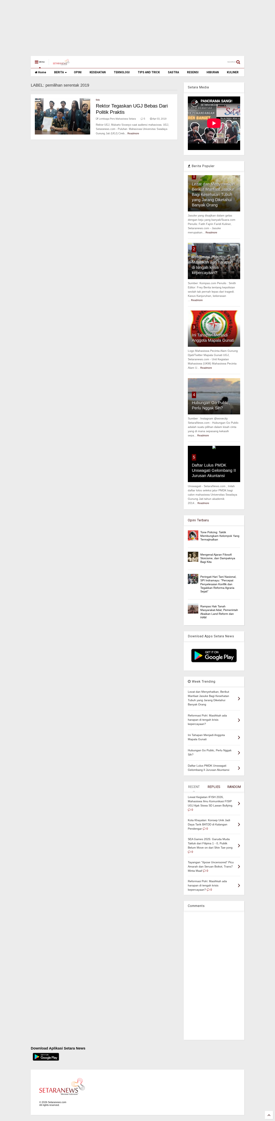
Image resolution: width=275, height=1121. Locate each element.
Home (41, 72)
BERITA (59, 72)
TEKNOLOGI (122, 72)
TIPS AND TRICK (149, 72)
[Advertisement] (121, 26)
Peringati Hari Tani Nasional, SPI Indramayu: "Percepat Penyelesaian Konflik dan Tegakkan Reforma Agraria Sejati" (218, 584)
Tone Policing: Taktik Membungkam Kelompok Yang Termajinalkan (219, 536)
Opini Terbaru (198, 520)
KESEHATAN (98, 72)
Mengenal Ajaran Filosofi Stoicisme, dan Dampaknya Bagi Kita (217, 558)
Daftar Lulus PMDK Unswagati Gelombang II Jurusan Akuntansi (214, 470)
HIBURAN (213, 72)
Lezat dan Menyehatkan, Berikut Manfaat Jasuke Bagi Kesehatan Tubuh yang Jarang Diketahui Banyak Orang (214, 194)
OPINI (78, 72)
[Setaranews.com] (61, 63)
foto (98, 99)
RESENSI (192, 72)
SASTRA (173, 72)
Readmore (133, 133)
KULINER (233, 72)
